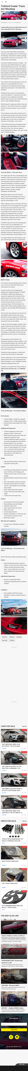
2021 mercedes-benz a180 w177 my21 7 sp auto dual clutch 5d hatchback (11, 746)
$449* (3, 843)
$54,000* (4, 792)
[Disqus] (14, 679)
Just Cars (4, 637)
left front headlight (10, 883)
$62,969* (4, 770)
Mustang (19, 637)
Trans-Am (4, 640)
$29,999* (4, 748)
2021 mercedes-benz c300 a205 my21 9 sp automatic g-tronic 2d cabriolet (12, 812)
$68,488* (4, 814)
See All (24, 726)
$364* (3, 909)
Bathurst (12, 637)
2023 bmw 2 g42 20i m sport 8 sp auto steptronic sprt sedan (12, 790)
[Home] (14, 1042)
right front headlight (10, 861)
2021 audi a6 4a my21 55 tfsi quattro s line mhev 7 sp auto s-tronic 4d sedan (11, 768)
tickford (12, 640)
